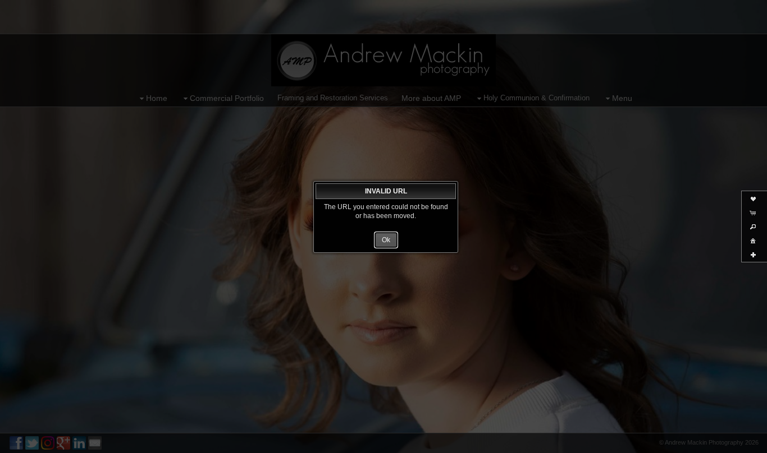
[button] (386, 240)
